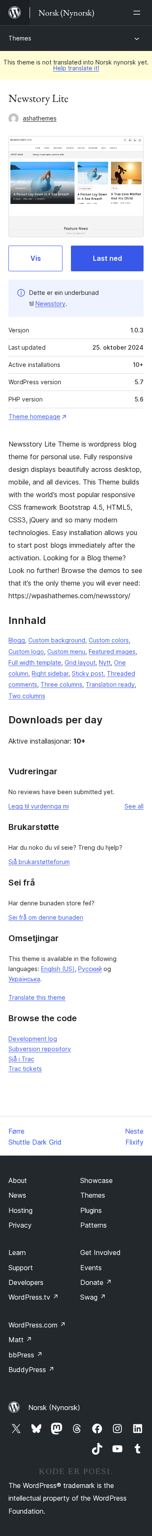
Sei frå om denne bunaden (45, 917)
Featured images (112, 651)
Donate (96, 1282)
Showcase (96, 1180)
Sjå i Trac (21, 1058)
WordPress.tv (33, 1297)
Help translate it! (76, 68)
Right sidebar (50, 673)
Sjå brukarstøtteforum (39, 861)
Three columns (61, 684)
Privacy (20, 1225)
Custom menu (66, 651)
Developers (25, 1282)
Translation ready (110, 684)
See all (134, 806)
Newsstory (50, 303)
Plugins (91, 1210)
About (17, 1180)
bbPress (25, 1355)
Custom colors (109, 640)
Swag (93, 1297)
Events (91, 1267)
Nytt (105, 662)
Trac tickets (25, 1068)
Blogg (16, 640)
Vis (35, 258)
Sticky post (87, 673)
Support (20, 1267)
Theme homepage (34, 416)
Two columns (26, 695)
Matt (20, 1339)
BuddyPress (31, 1369)
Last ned (107, 258)
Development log (32, 1038)
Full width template (34, 662)
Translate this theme (36, 997)
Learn (17, 1252)
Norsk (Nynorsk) (54, 1407)
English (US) (58, 968)
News (17, 1195)
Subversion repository (39, 1048)
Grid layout (80, 662)
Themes (19, 38)
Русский (90, 968)
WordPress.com (37, 1325)
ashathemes (40, 118)
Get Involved (100, 1252)
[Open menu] (138, 12)
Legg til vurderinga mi (38, 806)
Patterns (93, 1225)
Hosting (20, 1210)
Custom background (56, 640)
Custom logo (26, 651)
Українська (24, 978)
